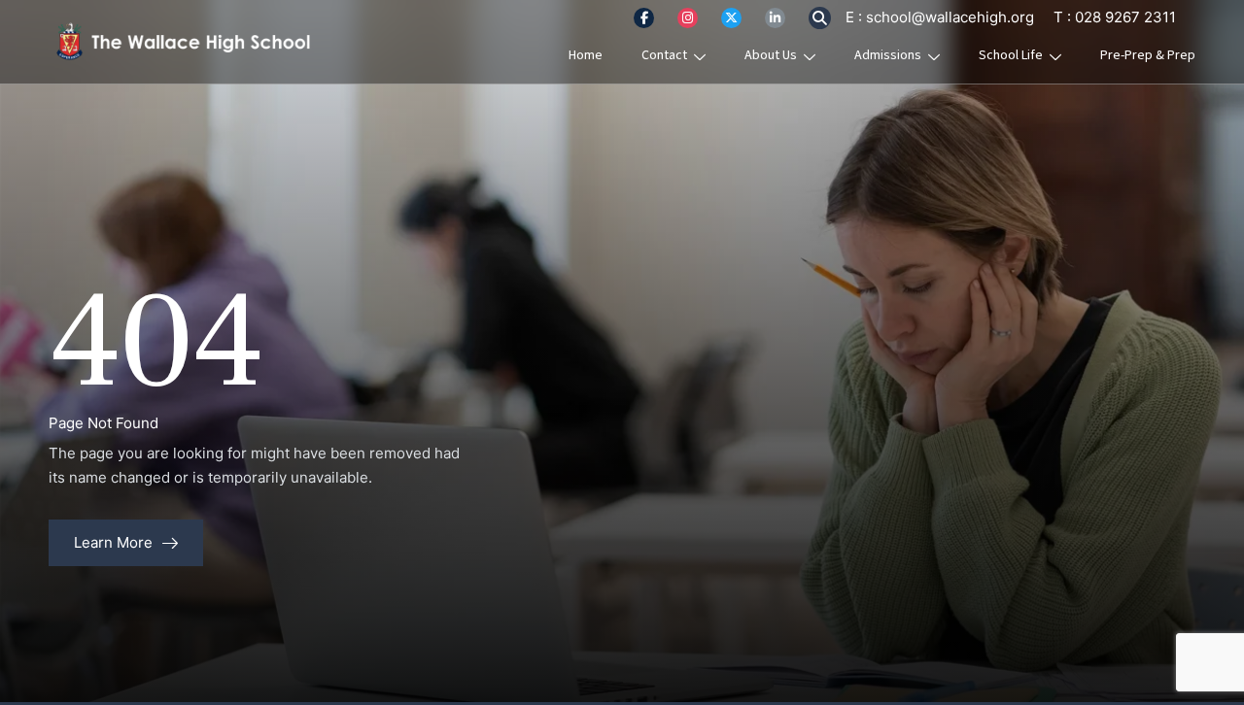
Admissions (887, 55)
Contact (664, 55)
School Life (1011, 55)
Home (586, 55)
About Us (770, 55)
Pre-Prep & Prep (1147, 55)
